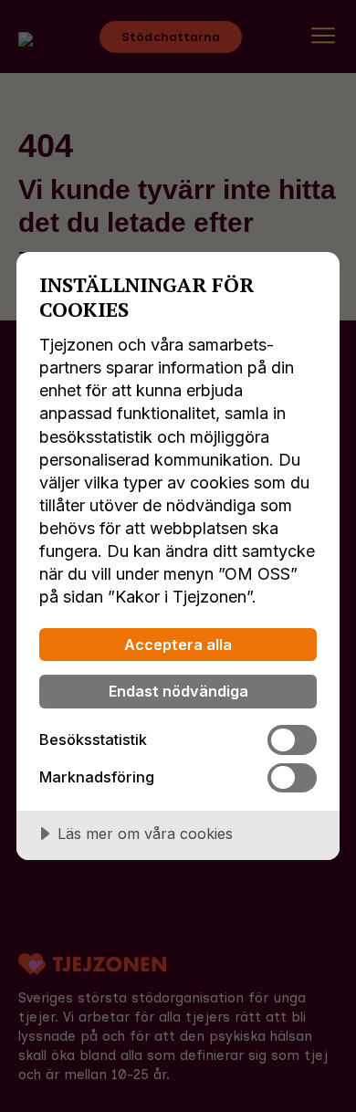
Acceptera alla (178, 644)
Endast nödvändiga (178, 691)
